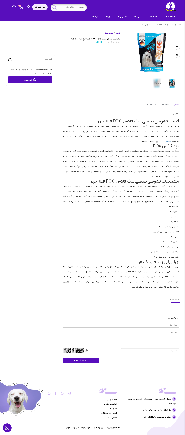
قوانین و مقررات (110, 404)
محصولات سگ (158, 24)
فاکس (118, 33)
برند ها (95, 16)
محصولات (169, 24)
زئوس (67, 427)
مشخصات (165, 104)
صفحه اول (177, 24)
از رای (99, 42)
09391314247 (150, 417)
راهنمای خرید (111, 399)
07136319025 (164, 410)
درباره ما (137, 16)
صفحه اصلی (170, 16)
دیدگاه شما (151, 104)
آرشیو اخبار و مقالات (109, 413)
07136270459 (149, 410)
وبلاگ (107, 16)
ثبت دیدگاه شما (80, 360)
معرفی (176, 104)
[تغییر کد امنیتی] (86, 350)
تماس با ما (122, 16)
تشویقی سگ (146, 24)
